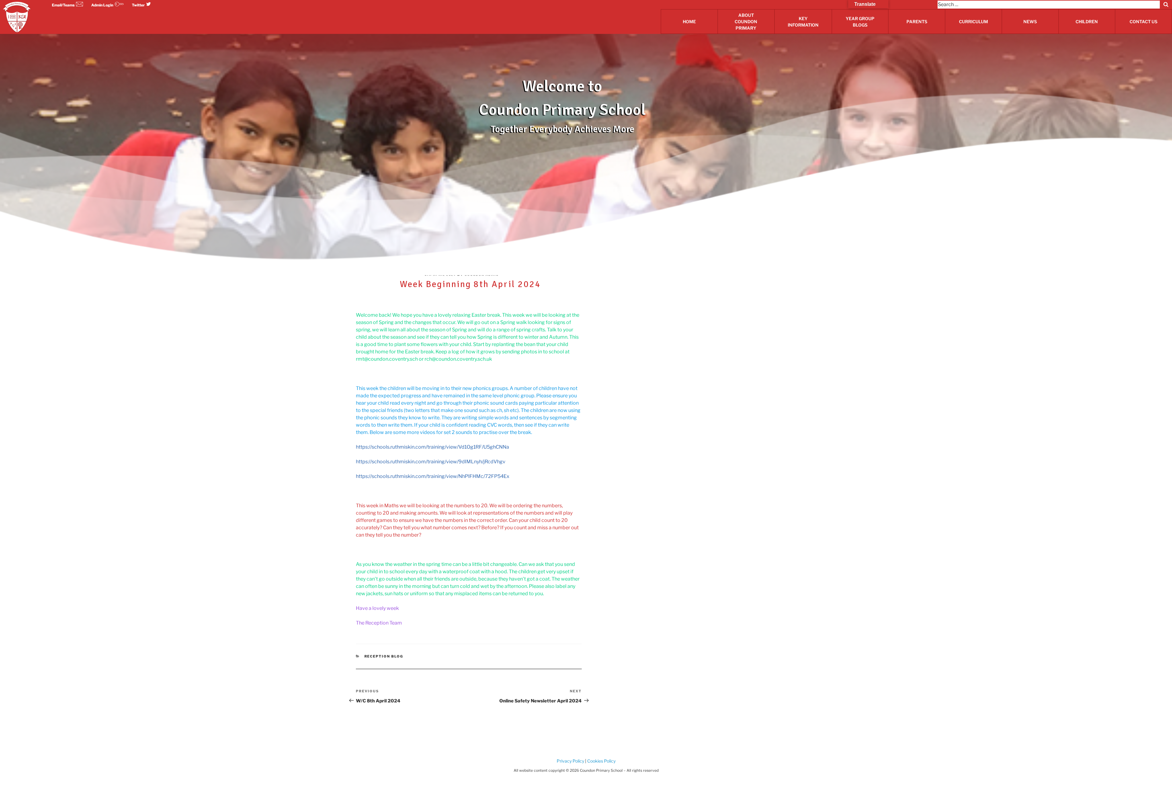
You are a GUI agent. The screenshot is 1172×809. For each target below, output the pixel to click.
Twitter (138, 5)
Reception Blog (383, 656)
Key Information (803, 21)
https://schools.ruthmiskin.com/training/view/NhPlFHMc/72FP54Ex (432, 476)
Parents (916, 21)
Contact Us (1143, 21)
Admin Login (102, 5)
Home (689, 21)
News (1030, 21)
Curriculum (973, 21)
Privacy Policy (570, 760)
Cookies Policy (601, 760)
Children (1087, 21)
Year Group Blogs (860, 21)
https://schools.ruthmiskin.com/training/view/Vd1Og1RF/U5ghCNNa (432, 447)
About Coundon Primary (746, 22)
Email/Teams (63, 5)
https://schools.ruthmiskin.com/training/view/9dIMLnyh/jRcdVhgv (430, 462)
